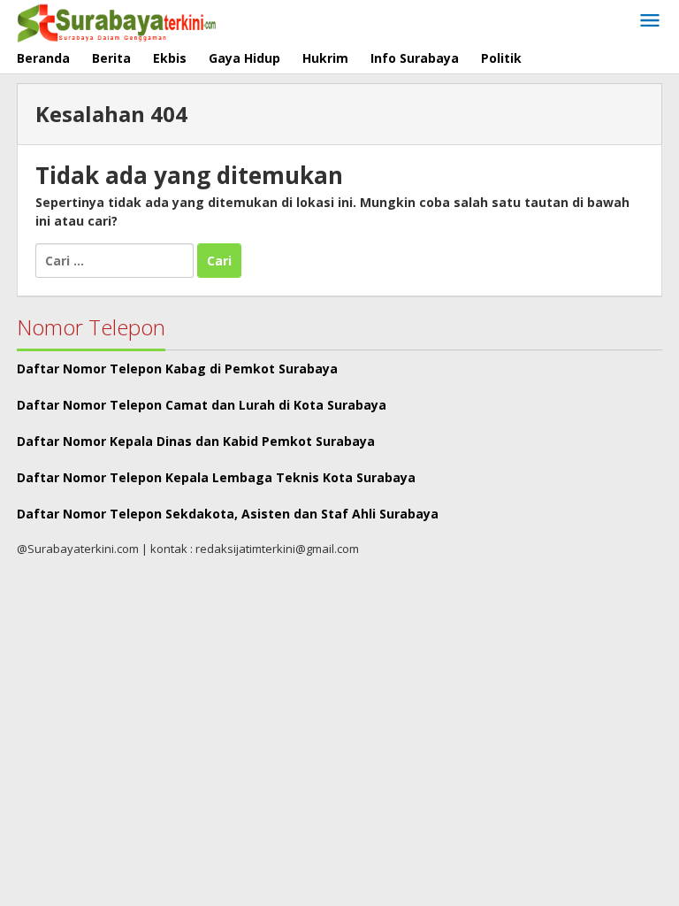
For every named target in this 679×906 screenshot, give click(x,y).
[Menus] (649, 21)
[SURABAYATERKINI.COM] (117, 20)
